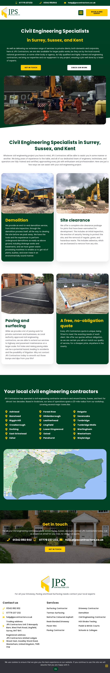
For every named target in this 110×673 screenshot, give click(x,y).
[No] (106, 666)
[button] (80, 12)
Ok (55, 669)
